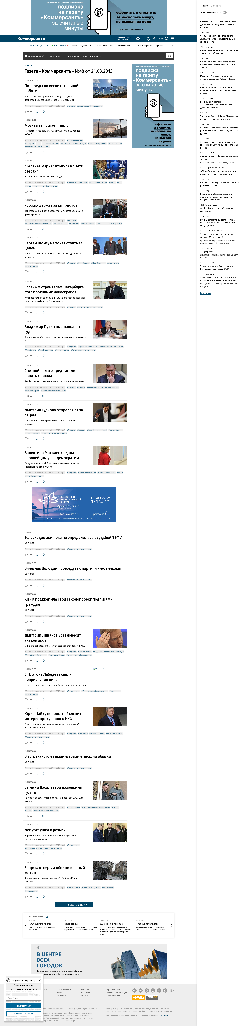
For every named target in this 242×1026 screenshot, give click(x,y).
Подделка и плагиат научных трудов (109, 651)
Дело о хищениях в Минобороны (96, 807)
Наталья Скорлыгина (97, 143)
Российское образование (36, 655)
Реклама (85, 989)
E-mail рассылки (113, 995)
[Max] (165, 990)
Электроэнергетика (51, 143)
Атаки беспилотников (104, 45)
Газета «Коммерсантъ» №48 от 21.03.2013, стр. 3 (45, 430)
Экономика (72, 220)
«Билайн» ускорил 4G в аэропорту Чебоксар (42, 928)
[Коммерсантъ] (31, 39)
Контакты (61, 995)
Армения (159, 45)
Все (47, 917)
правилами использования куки (85, 56)
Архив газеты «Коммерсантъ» (90, 106)
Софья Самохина (33, 433)
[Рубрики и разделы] (172, 38)
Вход (161, 38)
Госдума (81, 387)
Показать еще (74, 904)
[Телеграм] (134, 990)
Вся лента (205, 293)
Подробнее (163, 1015)
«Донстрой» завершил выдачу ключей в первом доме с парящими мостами (80, 928)
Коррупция (30, 848)
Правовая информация (116, 992)
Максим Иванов (62, 350)
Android (84, 995)
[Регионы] (149, 38)
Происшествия (74, 691)
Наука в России (85, 651)
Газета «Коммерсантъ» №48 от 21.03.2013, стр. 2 (45, 263)
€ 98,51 (40, 45)
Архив (59, 992)
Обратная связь (113, 989)
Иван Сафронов (99, 263)
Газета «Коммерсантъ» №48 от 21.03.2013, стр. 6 (45, 807)
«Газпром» (30, 143)
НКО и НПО (83, 733)
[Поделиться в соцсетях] (43, 111)
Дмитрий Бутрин (88, 223)
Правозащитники (97, 733)
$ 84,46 (31, 45)
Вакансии (85, 992)
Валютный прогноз (144, 45)
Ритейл (113, 182)
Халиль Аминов (115, 143)
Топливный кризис (124, 45)
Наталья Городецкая (87, 472)
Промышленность (75, 140)
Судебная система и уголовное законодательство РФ (101, 346)
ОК (169, 56)
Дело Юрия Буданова (91, 887)
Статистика (74, 223)
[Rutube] (159, 990)
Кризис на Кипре (61, 223)
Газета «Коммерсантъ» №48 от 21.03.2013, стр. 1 (45, 106)
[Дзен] (147, 990)
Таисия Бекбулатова (107, 472)
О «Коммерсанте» (65, 989)
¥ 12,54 (48, 45)
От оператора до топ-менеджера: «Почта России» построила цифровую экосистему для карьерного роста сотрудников (115, 930)
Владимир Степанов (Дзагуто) (74, 143)
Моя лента (216, 5)
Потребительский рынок (78, 182)
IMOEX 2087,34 (60, 45)
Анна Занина (31, 350)
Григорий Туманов (114, 733)
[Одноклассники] (153, 990)
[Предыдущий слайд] (26, 925)
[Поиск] (167, 38)
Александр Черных (57, 655)
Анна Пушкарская (46, 350)
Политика (72, 106)
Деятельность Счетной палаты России (103, 387)
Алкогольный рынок (99, 182)
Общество (72, 346)
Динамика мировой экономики (38, 223)
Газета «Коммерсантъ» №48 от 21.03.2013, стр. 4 (45, 651)
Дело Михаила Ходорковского (95, 691)
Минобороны (84, 263)
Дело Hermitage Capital (97, 430)
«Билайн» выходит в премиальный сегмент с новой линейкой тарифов (150, 928)
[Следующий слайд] (171, 925)
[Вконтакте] (141, 990)
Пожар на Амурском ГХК (81, 45)
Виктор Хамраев (32, 390)
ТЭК (39, 143)
